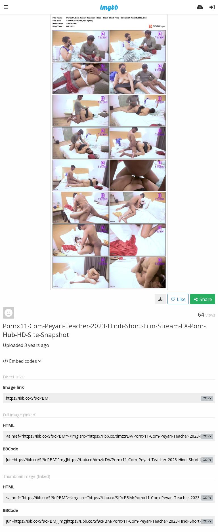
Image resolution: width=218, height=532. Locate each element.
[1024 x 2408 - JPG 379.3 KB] (160, 299)
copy (207, 398)
